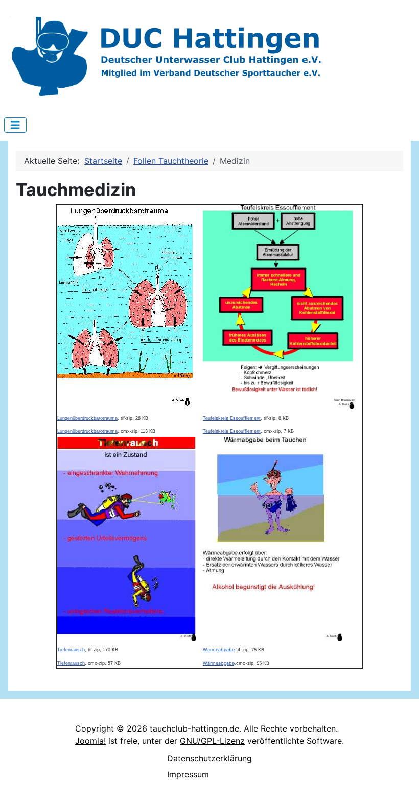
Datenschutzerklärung (209, 758)
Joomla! (90, 741)
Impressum (188, 774)
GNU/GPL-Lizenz (212, 741)
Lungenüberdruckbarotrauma (87, 418)
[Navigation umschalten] (15, 125)
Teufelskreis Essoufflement (232, 418)
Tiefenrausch (71, 649)
